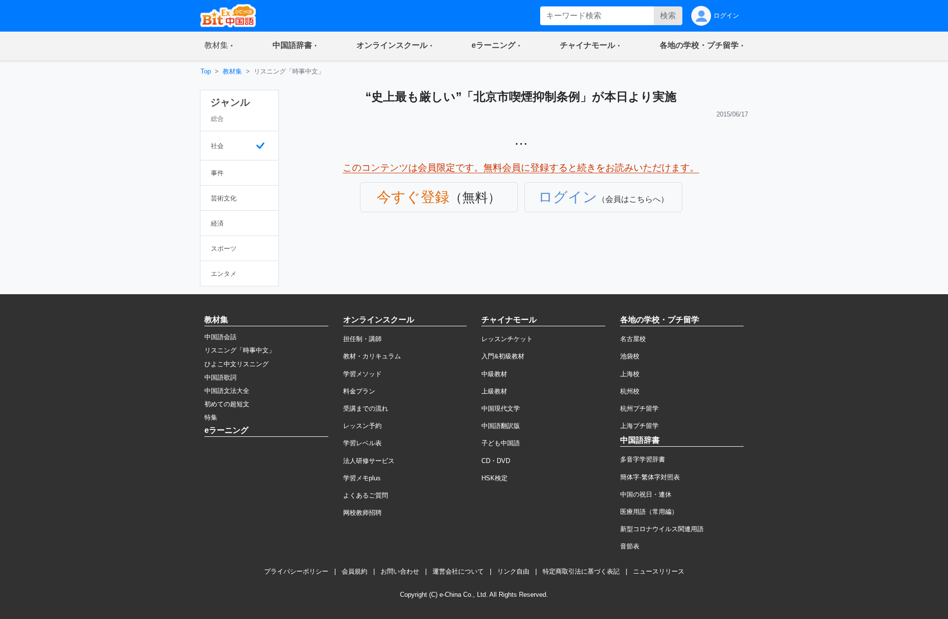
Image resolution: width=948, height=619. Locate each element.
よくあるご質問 (365, 495)
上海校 (629, 374)
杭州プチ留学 (639, 408)
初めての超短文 (226, 404)
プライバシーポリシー (296, 571)
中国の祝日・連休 (646, 494)
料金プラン (359, 391)
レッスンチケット (507, 339)
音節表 (629, 546)
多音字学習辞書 (642, 459)
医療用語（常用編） (649, 511)
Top (205, 71)
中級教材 (494, 374)
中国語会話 (220, 337)
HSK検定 (494, 478)
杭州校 (629, 391)
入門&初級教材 (502, 356)
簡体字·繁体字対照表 (650, 477)
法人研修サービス (369, 460)
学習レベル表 (362, 443)
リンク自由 (513, 571)
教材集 (232, 71)
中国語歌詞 (220, 377)
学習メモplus (362, 478)
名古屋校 (633, 339)
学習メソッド (362, 374)
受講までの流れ (365, 408)
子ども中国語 (500, 443)
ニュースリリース (658, 571)
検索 (668, 15)
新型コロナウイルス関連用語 (662, 529)
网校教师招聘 (362, 512)
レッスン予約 (362, 425)
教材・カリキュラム (372, 356)
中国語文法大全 (226, 390)
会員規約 (354, 571)
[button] (219, 46)
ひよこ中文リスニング (236, 364)
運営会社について (458, 571)
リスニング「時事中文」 (239, 350)
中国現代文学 (500, 408)
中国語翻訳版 (500, 425)
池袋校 (629, 356)
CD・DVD (495, 460)
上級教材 (494, 391)
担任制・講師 (362, 339)
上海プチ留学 (639, 425)
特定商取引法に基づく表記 (581, 571)
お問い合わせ (400, 571)
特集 (210, 417)
